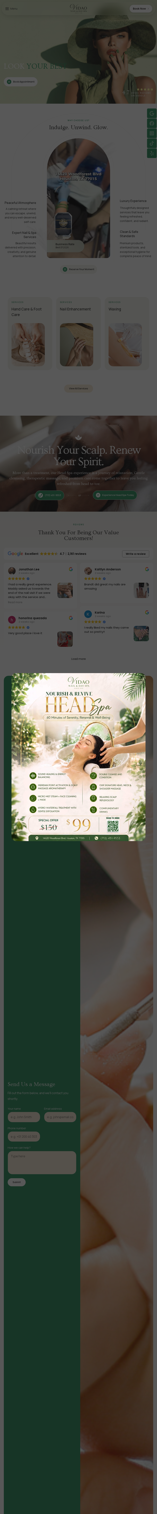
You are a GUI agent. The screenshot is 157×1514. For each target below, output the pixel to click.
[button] (141, 677)
